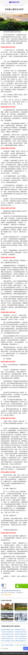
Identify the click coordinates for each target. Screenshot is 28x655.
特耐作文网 (12, 653)
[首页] (14, 2)
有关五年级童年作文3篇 (7, 634)
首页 (10, 5)
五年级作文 (22, 5)
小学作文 (15, 5)
